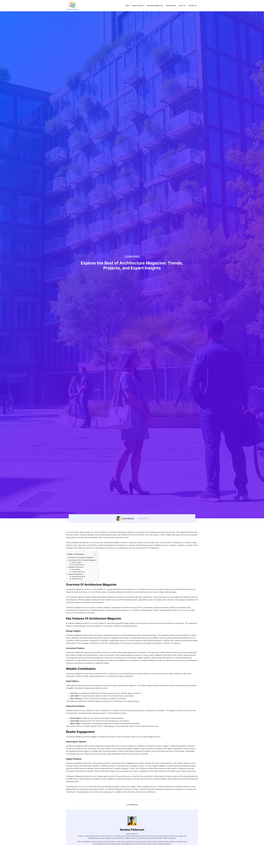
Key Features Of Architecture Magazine (83, 560)
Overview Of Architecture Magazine (81, 557)
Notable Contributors (76, 567)
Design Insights (77, 562)
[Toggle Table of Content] (94, 554)
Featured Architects (78, 571)
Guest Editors (76, 569)
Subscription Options (78, 576)
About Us (182, 5)
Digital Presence (77, 578)
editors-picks (133, 805)
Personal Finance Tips (155, 5)
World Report (171, 5)
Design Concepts (138, 5)
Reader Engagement (76, 574)
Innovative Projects (78, 564)
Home (127, 5)
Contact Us (192, 5)
